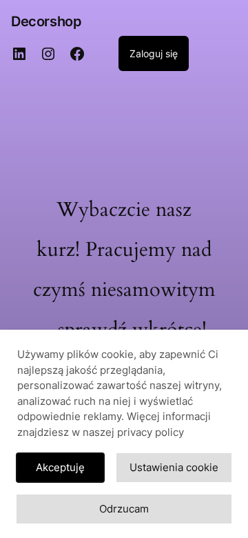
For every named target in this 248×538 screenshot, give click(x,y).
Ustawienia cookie (174, 467)
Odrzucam (124, 508)
